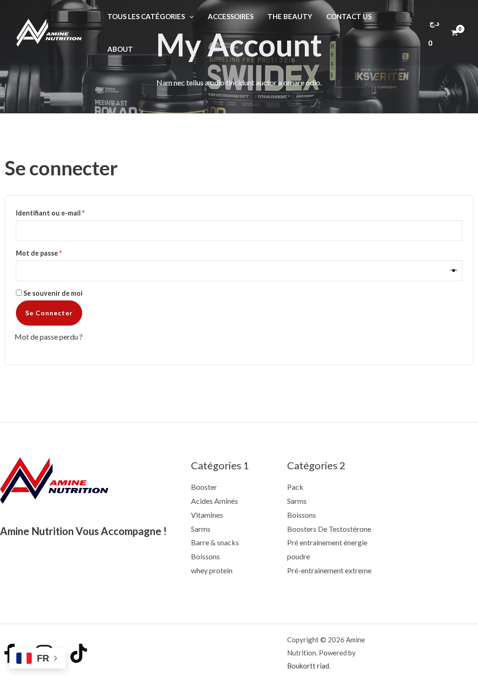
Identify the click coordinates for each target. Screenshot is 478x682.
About (120, 49)
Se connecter (49, 313)
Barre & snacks (215, 542)
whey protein (211, 570)
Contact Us (349, 16)
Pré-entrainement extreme (329, 570)
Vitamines (207, 514)
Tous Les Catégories (146, 16)
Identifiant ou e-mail (68, 212)
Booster (204, 486)
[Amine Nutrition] (49, 31)
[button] (189, 16)
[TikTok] (78, 653)
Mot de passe (57, 252)
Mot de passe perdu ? (48, 336)
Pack (295, 486)
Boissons (205, 556)
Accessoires (230, 16)
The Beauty (289, 16)
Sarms (201, 528)
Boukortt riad (308, 665)
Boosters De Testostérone (329, 528)
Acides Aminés (214, 500)
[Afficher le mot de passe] (453, 270)
